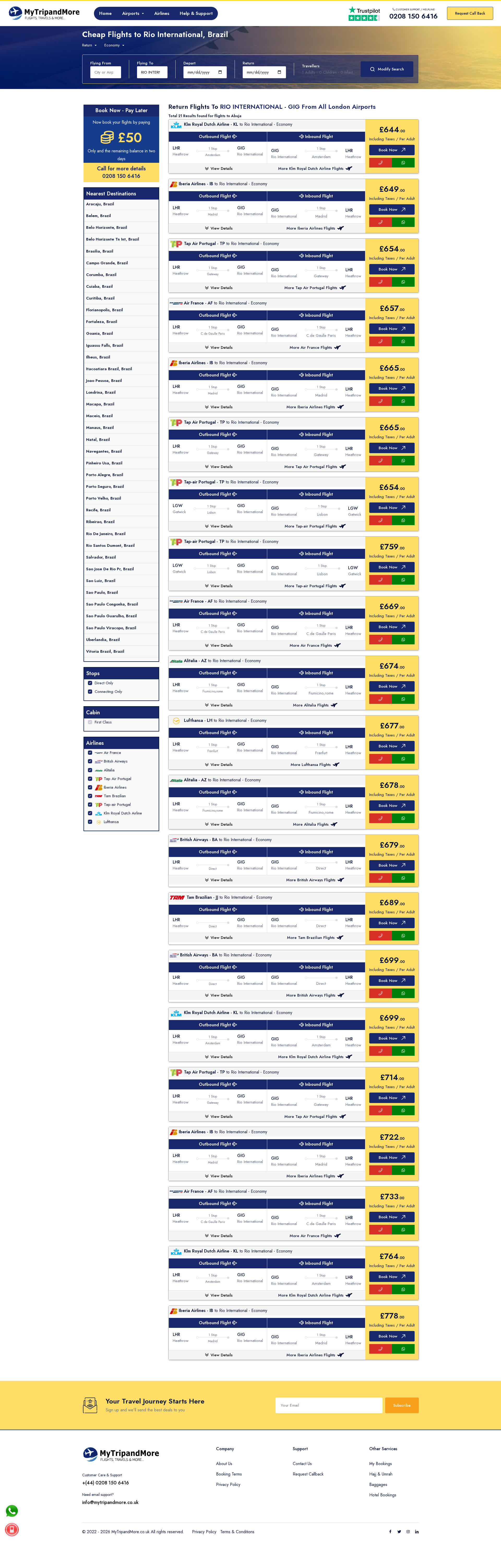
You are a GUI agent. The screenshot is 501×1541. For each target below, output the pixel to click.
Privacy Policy (228, 1485)
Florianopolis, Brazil (104, 310)
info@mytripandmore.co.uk (110, 1502)
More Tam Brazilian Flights (311, 937)
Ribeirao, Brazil (100, 522)
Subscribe (402, 1405)
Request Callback (308, 1474)
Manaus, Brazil (100, 427)
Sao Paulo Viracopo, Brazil (111, 628)
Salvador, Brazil (101, 557)
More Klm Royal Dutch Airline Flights (310, 168)
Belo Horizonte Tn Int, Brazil (112, 239)
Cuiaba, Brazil (99, 286)
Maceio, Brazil (99, 416)
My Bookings (380, 1464)
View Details (221, 168)
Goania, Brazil (99, 333)
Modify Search (391, 69)
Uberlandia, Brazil (103, 640)
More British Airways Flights (310, 880)
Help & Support (196, 13)
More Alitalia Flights (311, 705)
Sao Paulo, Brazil (102, 592)
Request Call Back (470, 13)
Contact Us (302, 1464)
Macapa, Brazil (100, 404)
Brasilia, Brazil (99, 251)
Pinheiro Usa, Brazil (104, 463)
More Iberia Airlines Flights (311, 228)
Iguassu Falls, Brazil (104, 345)
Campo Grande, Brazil (107, 263)
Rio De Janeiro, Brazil (106, 534)
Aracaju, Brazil (100, 204)
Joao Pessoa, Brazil (104, 380)
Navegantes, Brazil (104, 451)
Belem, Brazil (98, 216)
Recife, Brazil (98, 510)
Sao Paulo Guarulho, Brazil (111, 616)
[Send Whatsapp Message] (12, 1511)
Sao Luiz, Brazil (100, 581)
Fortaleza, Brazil (101, 322)
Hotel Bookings (382, 1495)
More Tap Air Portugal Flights (310, 288)
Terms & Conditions (237, 1532)
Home (105, 13)
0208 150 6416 (121, 176)
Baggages (378, 1485)
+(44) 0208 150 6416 (105, 1482)
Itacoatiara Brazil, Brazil (109, 369)
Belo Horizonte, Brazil (106, 227)
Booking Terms (229, 1474)
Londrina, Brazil (101, 392)
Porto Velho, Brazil (103, 498)
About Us (224, 1464)
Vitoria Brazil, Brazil (105, 651)
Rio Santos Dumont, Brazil (110, 545)
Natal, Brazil (98, 439)
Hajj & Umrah (380, 1474)
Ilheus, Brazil (98, 357)
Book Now (388, 150)
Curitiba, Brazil (100, 298)
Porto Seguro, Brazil (105, 486)
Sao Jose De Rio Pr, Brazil (110, 569)
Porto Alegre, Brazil (104, 475)
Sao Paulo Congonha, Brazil (112, 604)
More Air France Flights (311, 347)
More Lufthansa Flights (311, 764)
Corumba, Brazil (101, 275)
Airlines (161, 13)
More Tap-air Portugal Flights (311, 526)
